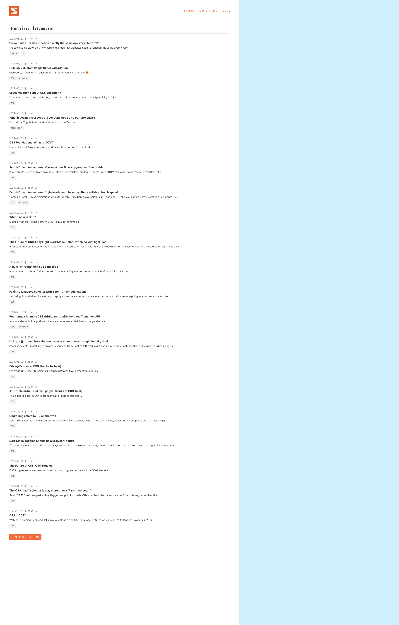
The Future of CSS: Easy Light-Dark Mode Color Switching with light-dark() (59, 242)
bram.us (33, 38)
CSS (12, 78)
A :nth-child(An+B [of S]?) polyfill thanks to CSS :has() (45, 391)
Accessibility (16, 128)
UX (23, 53)
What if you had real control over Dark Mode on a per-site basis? (52, 117)
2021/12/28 (16, 511)
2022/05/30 (16, 436)
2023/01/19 (16, 361)
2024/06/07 (16, 63)
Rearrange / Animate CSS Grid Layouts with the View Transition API (54, 316)
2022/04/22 (16, 461)
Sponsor (189, 10)
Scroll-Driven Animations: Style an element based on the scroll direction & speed (63, 192)
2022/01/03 (16, 486)
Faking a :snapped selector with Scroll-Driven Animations (48, 291)
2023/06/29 (16, 287)
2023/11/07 (16, 187)
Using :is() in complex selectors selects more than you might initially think (59, 341)
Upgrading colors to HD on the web (32, 416)
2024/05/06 (16, 88)
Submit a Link (208, 10)
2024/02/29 (16, 138)
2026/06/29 (16, 38)
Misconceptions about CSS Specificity (35, 92)
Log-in (226, 10)
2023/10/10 (16, 237)
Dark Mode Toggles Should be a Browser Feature (42, 440)
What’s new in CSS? (22, 217)
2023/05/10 (16, 312)
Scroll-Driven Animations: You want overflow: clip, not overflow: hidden (57, 167)
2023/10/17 (16, 212)
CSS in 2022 (17, 515)
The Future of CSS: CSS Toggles (31, 465)
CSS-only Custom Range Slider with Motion (38, 68)
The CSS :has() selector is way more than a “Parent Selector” (50, 490)
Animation (23, 78)
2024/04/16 (16, 113)
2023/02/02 (16, 337)
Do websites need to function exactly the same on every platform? (54, 43)
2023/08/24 (16, 262)
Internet (14, 53)
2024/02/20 (16, 162)
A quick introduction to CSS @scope (33, 266)
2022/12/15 (16, 386)
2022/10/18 (16, 411)
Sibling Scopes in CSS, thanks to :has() (35, 366)
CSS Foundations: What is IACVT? (32, 142)
